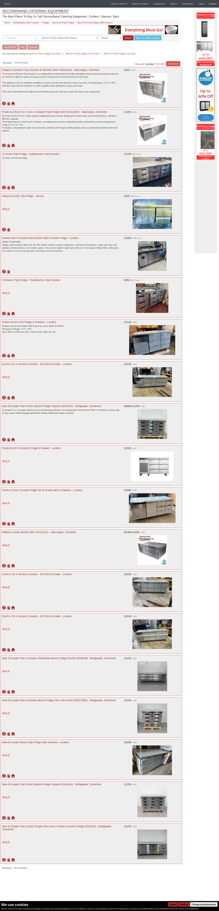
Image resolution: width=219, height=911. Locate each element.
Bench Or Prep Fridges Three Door (82, 53)
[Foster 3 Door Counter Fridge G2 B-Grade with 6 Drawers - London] (152, 506)
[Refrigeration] (205, 39)
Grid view (160, 64)
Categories (173, 64)
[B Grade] (205, 95)
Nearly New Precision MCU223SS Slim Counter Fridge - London (40, 238)
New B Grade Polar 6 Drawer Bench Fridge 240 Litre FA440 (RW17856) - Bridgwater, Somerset (59, 700)
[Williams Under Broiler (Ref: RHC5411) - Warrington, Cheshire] (152, 548)
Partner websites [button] (140, 4)
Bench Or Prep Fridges (63, 22)
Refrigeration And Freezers (26, 22)
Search (128, 38)
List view (150, 64)
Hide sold (139, 64)
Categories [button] (159, 4)
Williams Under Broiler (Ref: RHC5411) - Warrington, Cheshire (39, 532)
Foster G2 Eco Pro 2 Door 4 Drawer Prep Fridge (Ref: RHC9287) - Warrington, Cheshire (54, 111)
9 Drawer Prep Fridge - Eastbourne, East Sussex (31, 280)
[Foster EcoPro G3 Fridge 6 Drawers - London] (152, 338)
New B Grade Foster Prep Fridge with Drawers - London (35, 742)
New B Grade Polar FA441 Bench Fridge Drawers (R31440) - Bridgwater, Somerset (51, 784)
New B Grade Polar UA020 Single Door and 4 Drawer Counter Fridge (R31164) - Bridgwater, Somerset (57, 828)
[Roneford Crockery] (205, 142)
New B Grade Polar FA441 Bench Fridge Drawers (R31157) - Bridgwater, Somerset (51, 406)
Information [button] (187, 4)
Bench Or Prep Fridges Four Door (45, 53)
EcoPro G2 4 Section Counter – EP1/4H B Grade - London (37, 364)
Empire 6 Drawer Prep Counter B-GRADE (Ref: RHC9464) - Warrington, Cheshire (50, 69)
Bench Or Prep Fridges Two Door (119, 53)
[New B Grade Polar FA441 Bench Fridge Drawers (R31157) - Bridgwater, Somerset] (152, 422)
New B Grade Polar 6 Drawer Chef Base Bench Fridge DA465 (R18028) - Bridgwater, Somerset (59, 658)
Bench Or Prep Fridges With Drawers (95, 22)
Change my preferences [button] (204, 904)
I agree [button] (173, 904)
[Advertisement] (205, 206)
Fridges (45, 22)
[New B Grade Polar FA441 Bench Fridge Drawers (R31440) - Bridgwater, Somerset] (152, 800)
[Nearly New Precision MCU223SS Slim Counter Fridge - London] (152, 254)
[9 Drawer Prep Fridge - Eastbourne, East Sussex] (152, 296)
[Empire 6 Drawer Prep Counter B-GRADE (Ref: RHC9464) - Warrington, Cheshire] (152, 86)
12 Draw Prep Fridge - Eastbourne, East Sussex (30, 154)
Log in (201, 4)
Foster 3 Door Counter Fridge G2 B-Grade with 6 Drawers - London (42, 490)
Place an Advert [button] (118, 4)
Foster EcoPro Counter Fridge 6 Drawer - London (31, 448)
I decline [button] (184, 904)
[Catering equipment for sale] (143, 29)
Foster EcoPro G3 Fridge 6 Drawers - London (29, 322)
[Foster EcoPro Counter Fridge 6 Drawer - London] (152, 464)
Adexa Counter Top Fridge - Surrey (23, 196)
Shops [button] (173, 4)
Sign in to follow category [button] (148, 38)
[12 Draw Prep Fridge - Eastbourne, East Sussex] (152, 170)
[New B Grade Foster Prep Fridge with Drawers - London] (152, 758)
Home (7, 4)
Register (213, 4)
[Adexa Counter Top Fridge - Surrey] (152, 212)
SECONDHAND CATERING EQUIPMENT (35, 11)
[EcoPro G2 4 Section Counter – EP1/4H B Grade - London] (152, 380)
